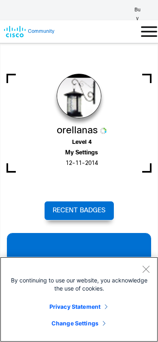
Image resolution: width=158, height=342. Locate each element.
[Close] (146, 269)
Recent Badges (79, 210)
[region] (79, 299)
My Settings (81, 153)
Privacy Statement (74, 306)
